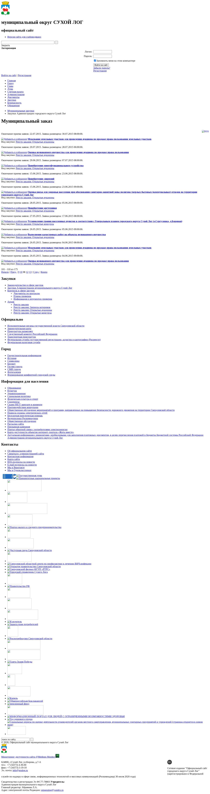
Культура (12, 390)
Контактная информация (20, 456)
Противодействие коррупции (22, 407)
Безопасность (14, 102)
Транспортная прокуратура (21, 337)
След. (36, 272)
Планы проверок (22, 296)
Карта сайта (13, 459)
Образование (14, 388)
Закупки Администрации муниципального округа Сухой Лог (39, 288)
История (11, 358)
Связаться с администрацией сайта (25, 453)
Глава (10, 86)
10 (21, 272)
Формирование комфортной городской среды (31, 375)
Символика (13, 361)
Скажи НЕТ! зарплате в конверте (24, 404)
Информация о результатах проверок (33, 299)
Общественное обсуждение (21, 421)
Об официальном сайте (19, 451)
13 (30, 272)
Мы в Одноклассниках (19, 470)
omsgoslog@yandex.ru (52, 790)
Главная (11, 80)
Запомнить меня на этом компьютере (115, 60)
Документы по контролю (27, 293)
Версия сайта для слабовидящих (24, 37)
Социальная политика (19, 396)
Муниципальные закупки (20, 110)
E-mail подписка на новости (22, 464)
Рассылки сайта (15, 424)
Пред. (13, 272)
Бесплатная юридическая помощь (25, 415)
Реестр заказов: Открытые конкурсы (35, 224)
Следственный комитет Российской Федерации (32, 334)
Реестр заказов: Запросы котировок (32, 307)
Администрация (15, 94)
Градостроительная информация (24, 355)
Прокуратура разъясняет (20, 331)
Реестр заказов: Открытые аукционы (35, 142)
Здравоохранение (16, 393)
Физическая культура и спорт (22, 399)
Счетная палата (15, 91)
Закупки (11, 100)
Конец (44, 272)
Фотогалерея (14, 372)
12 (27, 272)
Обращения (13, 105)
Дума (10, 89)
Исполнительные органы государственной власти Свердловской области (45, 325)
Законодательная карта (19, 328)
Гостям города (14, 366)
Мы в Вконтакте (16, 467)
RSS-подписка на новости (21, 462)
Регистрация (100, 70)
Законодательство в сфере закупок (25, 285)
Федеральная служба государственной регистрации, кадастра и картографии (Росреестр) (54, 339)
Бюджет (11, 363)
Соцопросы (13, 401)
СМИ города (14, 369)
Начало (5, 272)
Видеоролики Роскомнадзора (22, 418)
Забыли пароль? (101, 68)
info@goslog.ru (20, 770)
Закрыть (5, 45)
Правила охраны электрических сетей (27, 413)
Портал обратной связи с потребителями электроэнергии (37, 429)
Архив (10, 301)
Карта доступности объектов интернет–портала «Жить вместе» (40, 432)
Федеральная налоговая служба (23, 342)
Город (10, 83)
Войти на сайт (8, 75)
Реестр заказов (21, 304)
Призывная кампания (18, 426)
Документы (13, 97)
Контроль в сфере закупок (21, 290)
